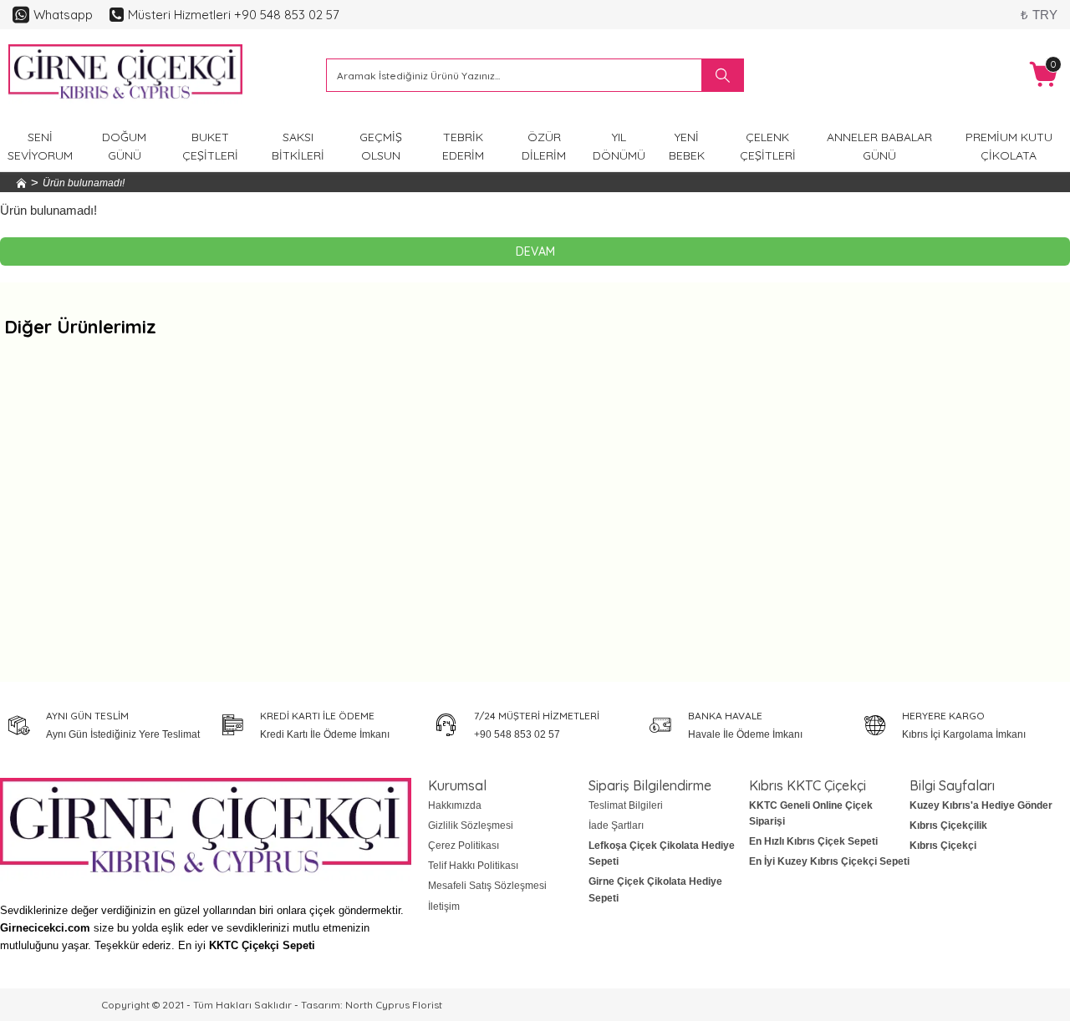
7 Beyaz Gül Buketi (133, 560)
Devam (535, 251)
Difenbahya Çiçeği (942, 560)
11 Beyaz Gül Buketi (402, 560)
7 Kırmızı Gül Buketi (672, 560)
